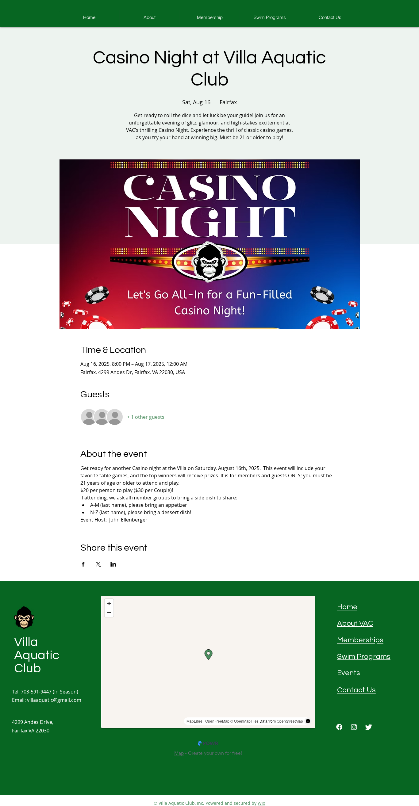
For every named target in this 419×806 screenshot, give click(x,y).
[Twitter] (369, 727)
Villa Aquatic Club (36, 655)
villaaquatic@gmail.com (54, 700)
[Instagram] (354, 727)
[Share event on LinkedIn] (113, 564)
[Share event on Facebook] (83, 564)
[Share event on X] (98, 564)
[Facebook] (339, 727)
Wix (261, 803)
